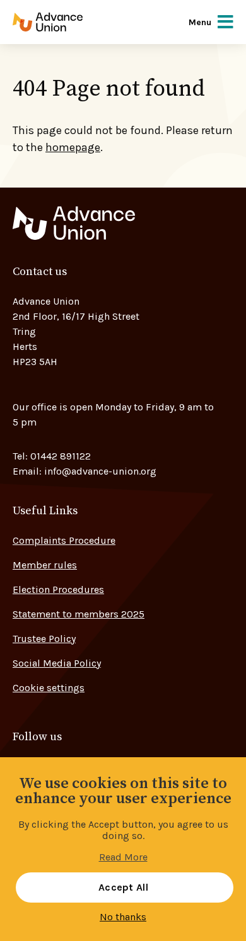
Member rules (45, 565)
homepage (72, 147)
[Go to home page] (65, 22)
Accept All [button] (123, 887)
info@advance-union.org (100, 471)
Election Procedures (58, 589)
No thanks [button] (123, 917)
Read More (123, 857)
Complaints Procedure (64, 540)
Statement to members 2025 (78, 614)
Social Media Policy (57, 663)
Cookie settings (49, 688)
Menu (200, 22)
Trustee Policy (44, 639)
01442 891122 (60, 456)
